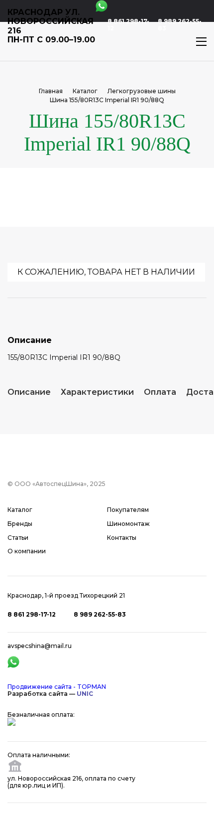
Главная (51, 91)
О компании (26, 551)
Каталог (85, 91)
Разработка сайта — (50, 693)
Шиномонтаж (128, 523)
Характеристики (97, 392)
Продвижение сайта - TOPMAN (56, 686)
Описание (29, 392)
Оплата (160, 392)
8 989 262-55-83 (180, 25)
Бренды (19, 523)
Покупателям (128, 509)
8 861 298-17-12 (128, 25)
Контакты (121, 537)
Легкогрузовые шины (141, 91)
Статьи (17, 537)
